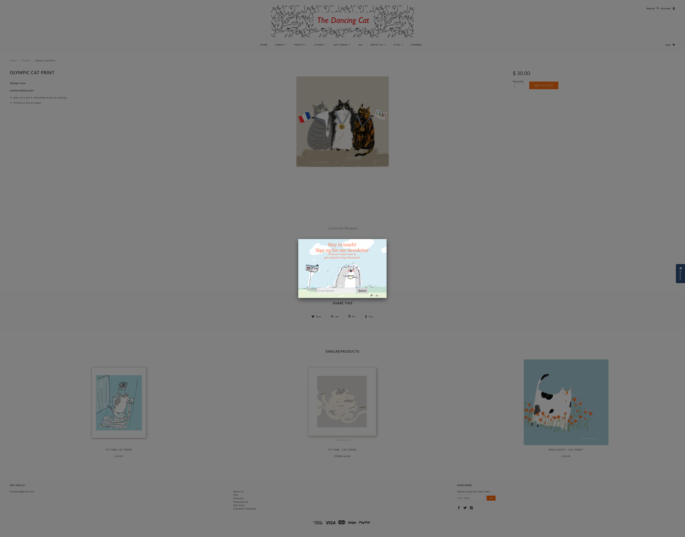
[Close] (386, 239)
